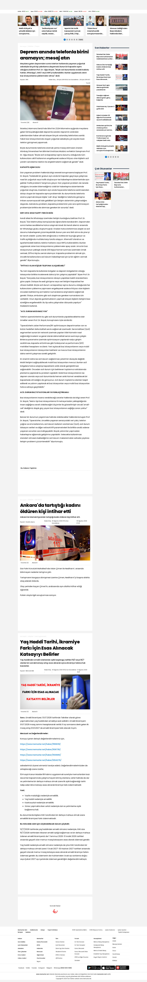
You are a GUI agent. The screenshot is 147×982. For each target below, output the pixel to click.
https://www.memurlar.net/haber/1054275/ (40, 760)
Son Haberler (102, 47)
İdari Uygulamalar (40, 636)
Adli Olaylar (38, 500)
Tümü (81, 40)
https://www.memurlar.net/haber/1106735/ (40, 749)
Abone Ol (35, 122)
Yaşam (37, 46)
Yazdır (88, 83)
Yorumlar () (25, 122)
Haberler (30, 46)
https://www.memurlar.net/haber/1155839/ (40, 744)
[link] (112, 57)
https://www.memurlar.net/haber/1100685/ (40, 755)
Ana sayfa (23, 46)
